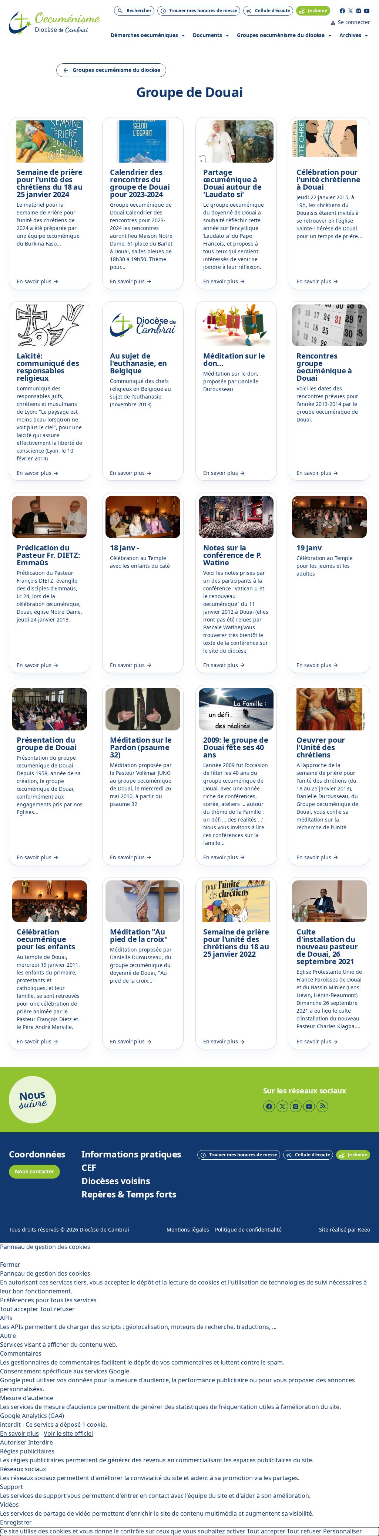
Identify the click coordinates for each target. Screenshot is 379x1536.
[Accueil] (20, 23)
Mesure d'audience (26, 1398)
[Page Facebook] (342, 10)
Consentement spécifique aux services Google (64, 1371)
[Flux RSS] (322, 1106)
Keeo (364, 1230)
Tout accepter (19, 1309)
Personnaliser (342, 1531)
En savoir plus (19, 1433)
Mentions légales (188, 1230)
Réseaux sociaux (23, 1469)
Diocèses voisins (115, 1181)
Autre (8, 1335)
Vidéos (9, 1504)
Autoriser (13, 1442)
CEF (88, 1167)
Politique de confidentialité (248, 1230)
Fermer (10, 1264)
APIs (6, 1318)
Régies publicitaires (27, 1451)
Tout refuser (57, 1309)
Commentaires (20, 1353)
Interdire (40, 1442)
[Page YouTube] (366, 10)
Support (11, 1486)
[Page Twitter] (350, 10)
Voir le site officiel (68, 1433)
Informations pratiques (131, 1154)
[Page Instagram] (358, 10)
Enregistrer (16, 1522)
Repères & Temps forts (128, 1194)
